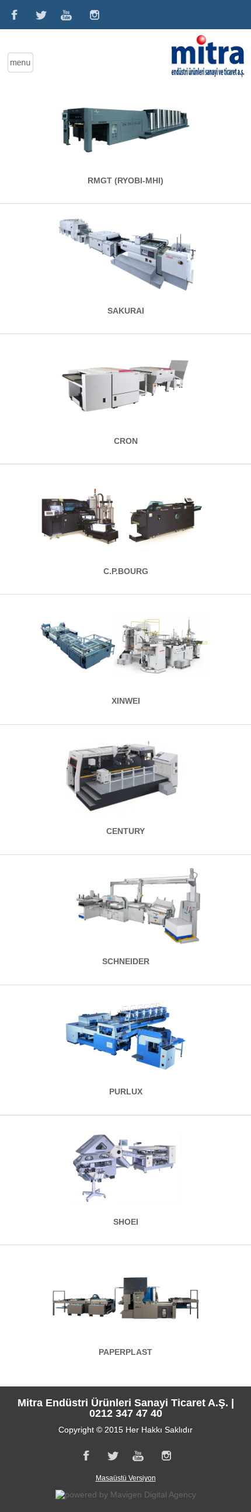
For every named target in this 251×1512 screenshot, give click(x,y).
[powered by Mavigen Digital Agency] (125, 1494)
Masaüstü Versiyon (126, 1478)
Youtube (67, 14)
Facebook (13, 14)
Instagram (94, 14)
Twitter (40, 14)
